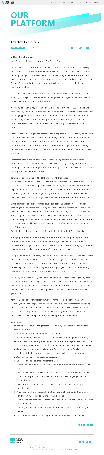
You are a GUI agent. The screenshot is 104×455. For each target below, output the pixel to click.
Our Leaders (62, 2)
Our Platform (72, 2)
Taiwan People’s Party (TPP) (7, 2)
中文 (97, 2)
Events (81, 2)
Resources (89, 2)
